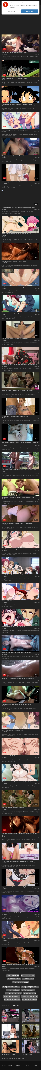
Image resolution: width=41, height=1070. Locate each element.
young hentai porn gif (29, 999)
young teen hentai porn (11, 996)
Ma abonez (29, 11)
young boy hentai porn (29, 996)
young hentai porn (13, 990)
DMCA (10, 1065)
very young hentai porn (13, 993)
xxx (18, 1005)
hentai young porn (28, 990)
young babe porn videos (30, 987)
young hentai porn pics (12, 999)
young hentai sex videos (11, 987)
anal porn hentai (28, 979)
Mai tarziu (11, 11)
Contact (28, 1065)
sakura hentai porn (13, 979)
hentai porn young (29, 993)
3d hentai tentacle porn (20, 982)
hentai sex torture (13, 975)
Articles (4, 1065)
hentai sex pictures (27, 975)
